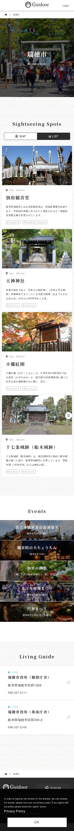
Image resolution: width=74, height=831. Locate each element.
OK (37, 822)
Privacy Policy (14, 811)
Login (66, 5)
